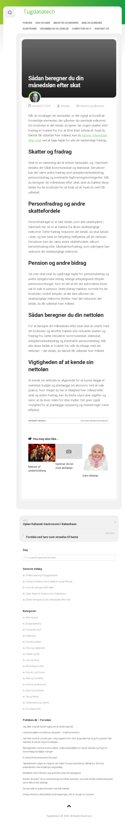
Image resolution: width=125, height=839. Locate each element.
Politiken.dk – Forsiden (37, 720)
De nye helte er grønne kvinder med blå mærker (46, 788)
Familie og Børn (34, 642)
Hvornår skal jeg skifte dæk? (40, 587)
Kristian (65, 106)
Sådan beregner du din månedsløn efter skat (48, 599)
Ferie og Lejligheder (35, 648)
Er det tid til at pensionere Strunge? (40, 757)
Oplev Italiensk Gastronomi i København (46, 593)
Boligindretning (33, 623)
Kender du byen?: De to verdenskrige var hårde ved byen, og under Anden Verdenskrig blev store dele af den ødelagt (68, 781)
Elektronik (30, 28)
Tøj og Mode (32, 696)
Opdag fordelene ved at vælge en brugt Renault (49, 581)
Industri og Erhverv (65, 23)
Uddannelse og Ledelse (54, 28)
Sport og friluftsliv (35, 690)
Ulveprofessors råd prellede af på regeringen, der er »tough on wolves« (58, 794)
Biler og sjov (32, 617)
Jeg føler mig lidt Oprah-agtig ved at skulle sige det (48, 726)
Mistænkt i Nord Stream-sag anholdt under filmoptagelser (52, 773)
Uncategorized (33, 708)
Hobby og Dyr (33, 654)
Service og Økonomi (92, 106)
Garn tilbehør (90, 475)
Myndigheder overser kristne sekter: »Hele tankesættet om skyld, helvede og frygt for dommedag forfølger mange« (65, 750)
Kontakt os (102, 28)
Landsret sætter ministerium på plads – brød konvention (51, 732)
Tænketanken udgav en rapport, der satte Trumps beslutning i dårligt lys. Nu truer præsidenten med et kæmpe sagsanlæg (63, 765)
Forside (27, 23)
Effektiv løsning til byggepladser (42, 575)
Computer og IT (81, 28)
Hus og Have (42, 23)
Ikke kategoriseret (34, 666)
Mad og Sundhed (92, 23)
